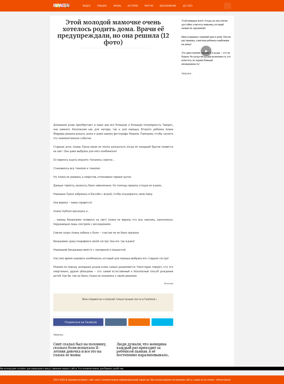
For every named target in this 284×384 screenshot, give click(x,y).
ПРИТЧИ (148, 5)
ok (125, 368)
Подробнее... (133, 368)
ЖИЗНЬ (117, 5)
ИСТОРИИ (133, 5)
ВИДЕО (87, 5)
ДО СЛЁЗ (187, 5)
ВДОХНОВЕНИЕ (168, 5)
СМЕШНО (102, 5)
